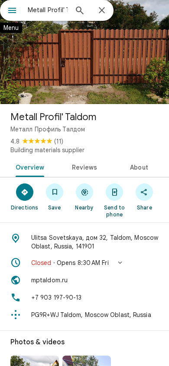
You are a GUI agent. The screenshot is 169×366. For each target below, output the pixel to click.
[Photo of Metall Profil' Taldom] (84, 52)
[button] (84, 262)
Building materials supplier (47, 150)
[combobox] (48, 10)
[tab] (28, 166)
